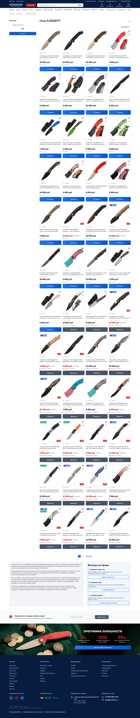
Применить (22, 33)
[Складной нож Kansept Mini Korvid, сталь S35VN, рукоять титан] (97, 388)
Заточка (11, 689)
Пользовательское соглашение (33, 712)
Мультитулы (13, 673)
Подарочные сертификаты (79, 670)
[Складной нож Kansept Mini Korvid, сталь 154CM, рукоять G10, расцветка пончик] (74, 258)
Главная (11, 14)
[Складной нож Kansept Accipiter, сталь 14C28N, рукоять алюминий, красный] (97, 171)
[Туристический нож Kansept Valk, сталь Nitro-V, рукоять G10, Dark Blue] (50, 128)
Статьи (42, 678)
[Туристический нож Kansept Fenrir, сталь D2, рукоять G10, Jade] (74, 128)
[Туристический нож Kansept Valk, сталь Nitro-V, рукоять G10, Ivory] (50, 301)
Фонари (11, 686)
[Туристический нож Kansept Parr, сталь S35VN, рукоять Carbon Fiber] (97, 301)
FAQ (41, 676)
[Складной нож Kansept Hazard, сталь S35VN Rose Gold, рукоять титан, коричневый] (97, 214)
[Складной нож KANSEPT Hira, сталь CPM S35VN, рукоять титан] (97, 345)
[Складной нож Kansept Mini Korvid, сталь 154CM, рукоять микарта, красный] (120, 171)
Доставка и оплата (46, 665)
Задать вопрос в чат (108, 577)
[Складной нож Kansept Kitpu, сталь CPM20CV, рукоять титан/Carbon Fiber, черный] (50, 258)
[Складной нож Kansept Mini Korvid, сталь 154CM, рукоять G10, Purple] (50, 84)
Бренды (19, 14)
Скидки (73, 665)
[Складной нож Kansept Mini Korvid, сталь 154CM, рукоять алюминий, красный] (97, 128)
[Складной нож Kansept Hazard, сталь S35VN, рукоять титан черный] (74, 41)
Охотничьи (12, 670)
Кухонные (12, 676)
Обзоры (42, 681)
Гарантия (43, 668)
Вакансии (105, 670)
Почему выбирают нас (109, 665)
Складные (12, 665)
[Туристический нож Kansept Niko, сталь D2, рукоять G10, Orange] (74, 84)
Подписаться (102, 617)
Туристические (14, 668)
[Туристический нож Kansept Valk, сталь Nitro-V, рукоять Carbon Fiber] (120, 258)
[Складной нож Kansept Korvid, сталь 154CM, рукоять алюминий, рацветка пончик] (74, 388)
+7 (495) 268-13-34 (108, 590)
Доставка (12, 1)
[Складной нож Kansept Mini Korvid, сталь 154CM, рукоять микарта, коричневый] (74, 171)
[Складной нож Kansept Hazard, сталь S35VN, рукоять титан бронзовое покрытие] (97, 41)
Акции (73, 668)
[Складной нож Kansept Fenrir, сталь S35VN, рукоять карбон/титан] (74, 301)
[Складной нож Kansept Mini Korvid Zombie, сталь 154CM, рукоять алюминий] (120, 128)
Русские (12, 683)
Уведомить (73, 329)
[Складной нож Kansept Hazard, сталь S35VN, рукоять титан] (50, 41)
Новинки (74, 673)
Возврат (42, 670)
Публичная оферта (15, 712)
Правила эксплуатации (47, 673)
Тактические (13, 681)
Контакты (105, 676)
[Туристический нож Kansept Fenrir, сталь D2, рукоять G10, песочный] (50, 214)
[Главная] (15, 5)
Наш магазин (20, 1)
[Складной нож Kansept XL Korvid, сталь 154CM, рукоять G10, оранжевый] (120, 475)
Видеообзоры (106, 668)
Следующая (88, 556)
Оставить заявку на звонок (108, 603)
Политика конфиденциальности (55, 712)
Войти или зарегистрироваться (103, 647)
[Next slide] (130, 10)
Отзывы (104, 673)
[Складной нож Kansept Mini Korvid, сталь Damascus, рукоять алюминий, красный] (120, 41)
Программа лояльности (78, 676)
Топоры (11, 678)
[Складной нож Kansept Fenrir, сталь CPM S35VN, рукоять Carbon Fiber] (50, 171)
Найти (80, 5)
